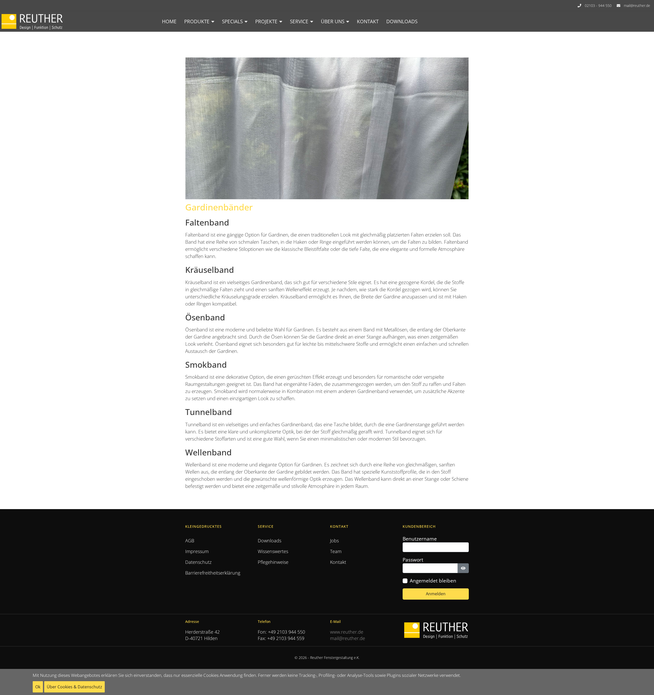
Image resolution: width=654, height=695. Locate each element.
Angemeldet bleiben (433, 580)
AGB (189, 540)
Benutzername (420, 538)
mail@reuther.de (637, 5)
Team (336, 551)
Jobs (334, 540)
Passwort (413, 559)
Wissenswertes (273, 551)
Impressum (197, 551)
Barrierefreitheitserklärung (212, 573)
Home (169, 21)
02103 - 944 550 (598, 5)
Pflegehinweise (273, 562)
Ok (37, 687)
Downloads (401, 21)
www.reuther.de (346, 632)
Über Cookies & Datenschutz (74, 687)
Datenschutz (198, 562)
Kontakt (368, 21)
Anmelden (436, 594)
